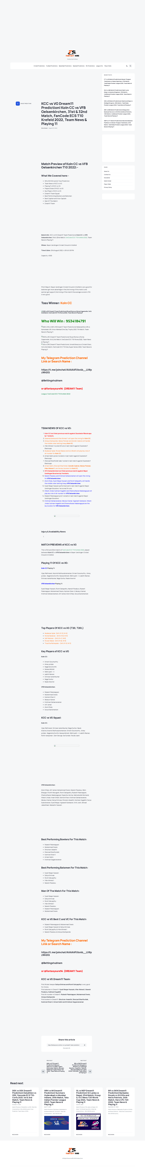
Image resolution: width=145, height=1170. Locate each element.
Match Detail (107, 181)
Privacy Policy (108, 187)
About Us (106, 171)
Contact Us (107, 174)
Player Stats (107, 184)
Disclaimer (107, 177)
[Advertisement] (50, 12)
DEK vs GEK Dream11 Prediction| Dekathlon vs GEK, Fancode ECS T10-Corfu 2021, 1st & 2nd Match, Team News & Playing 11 (24, 1096)
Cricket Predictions (25, 103)
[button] (127, 66)
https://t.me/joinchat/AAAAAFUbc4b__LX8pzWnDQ (66, 371)
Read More (15, 1134)
